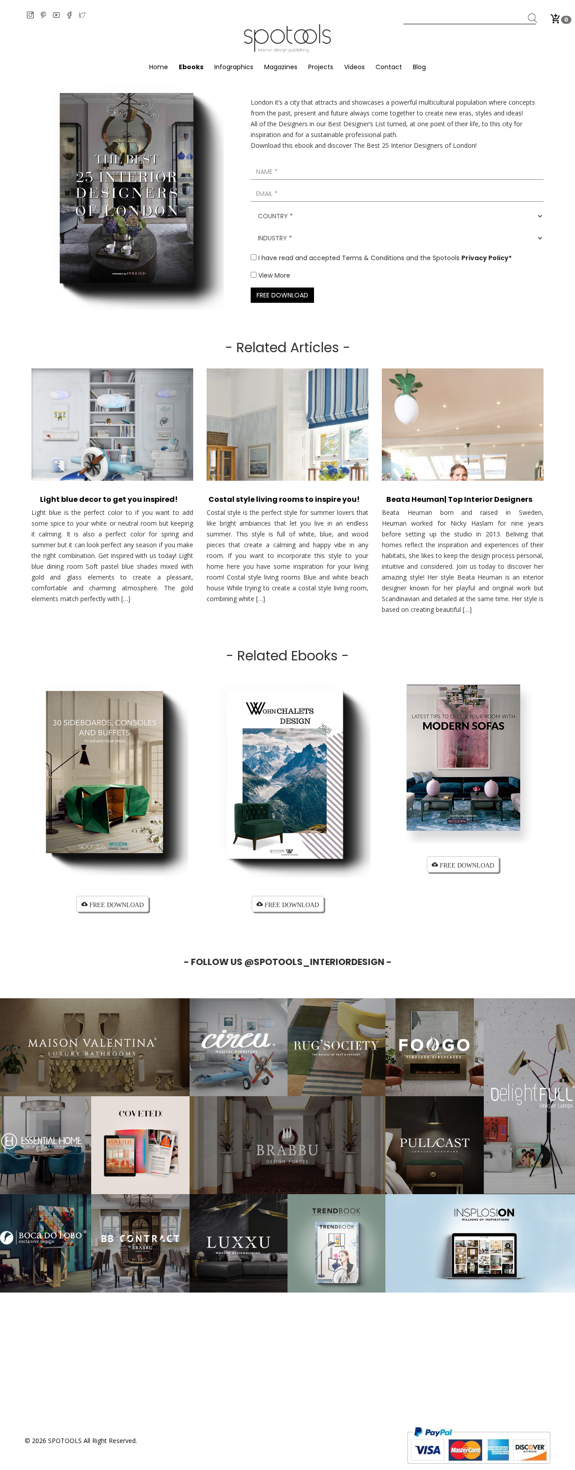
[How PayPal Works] (478, 1444)
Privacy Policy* (486, 257)
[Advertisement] (287, 1355)
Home (158, 66)
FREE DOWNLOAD (282, 295)
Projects (320, 66)
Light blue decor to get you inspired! (109, 499)
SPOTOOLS (65, 1440)
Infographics (233, 66)
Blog (419, 66)
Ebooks (191, 66)
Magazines (280, 66)
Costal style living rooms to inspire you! (284, 499)
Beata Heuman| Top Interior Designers (459, 499)
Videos (354, 66)
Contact (389, 66)
